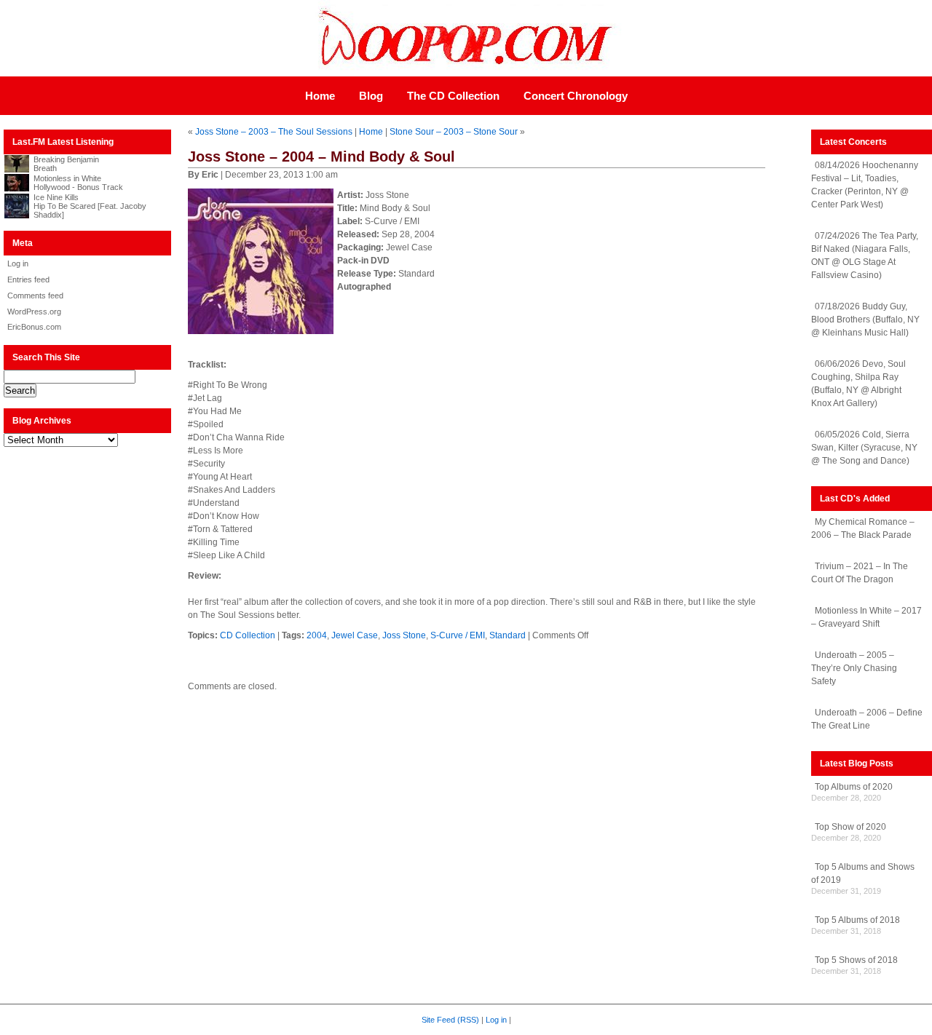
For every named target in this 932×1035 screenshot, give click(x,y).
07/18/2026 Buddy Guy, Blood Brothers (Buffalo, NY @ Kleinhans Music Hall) (865, 319)
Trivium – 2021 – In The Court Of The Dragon (859, 572)
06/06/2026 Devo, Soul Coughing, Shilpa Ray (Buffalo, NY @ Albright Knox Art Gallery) (858, 383)
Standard (507, 635)
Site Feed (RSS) (450, 1019)
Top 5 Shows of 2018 (856, 960)
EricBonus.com (34, 326)
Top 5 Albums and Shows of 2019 (863, 873)
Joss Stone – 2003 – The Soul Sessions (273, 132)
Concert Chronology (576, 96)
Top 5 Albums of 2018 (857, 920)
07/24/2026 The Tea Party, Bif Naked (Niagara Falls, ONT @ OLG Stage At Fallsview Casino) (864, 255)
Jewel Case (354, 635)
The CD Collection (453, 96)
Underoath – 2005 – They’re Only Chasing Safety (854, 668)
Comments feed (35, 295)
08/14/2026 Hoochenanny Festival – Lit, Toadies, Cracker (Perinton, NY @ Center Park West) (864, 185)
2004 (317, 635)
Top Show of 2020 (850, 827)
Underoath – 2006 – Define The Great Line (867, 719)
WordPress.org (34, 311)
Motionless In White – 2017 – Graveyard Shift (866, 617)
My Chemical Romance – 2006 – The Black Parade (863, 528)
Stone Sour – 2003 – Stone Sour (454, 132)
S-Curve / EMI (457, 635)
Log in (17, 263)
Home (320, 96)
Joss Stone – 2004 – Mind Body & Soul (321, 156)
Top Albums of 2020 (854, 787)
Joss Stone (404, 635)
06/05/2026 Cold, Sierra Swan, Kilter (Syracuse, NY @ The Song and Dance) (864, 447)
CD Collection (247, 635)
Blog (371, 96)
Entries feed (28, 279)
